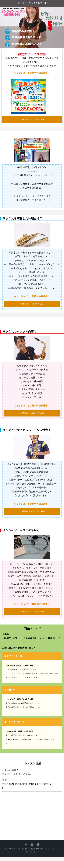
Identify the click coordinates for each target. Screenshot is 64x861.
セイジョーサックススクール (32, 3)
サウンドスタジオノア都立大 (17, 774)
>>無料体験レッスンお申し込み (32, 119)
